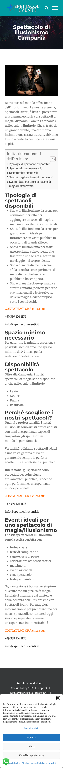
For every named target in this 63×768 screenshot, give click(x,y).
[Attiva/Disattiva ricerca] (46, 8)
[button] (58, 698)
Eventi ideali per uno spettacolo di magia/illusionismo (30, 184)
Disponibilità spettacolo (23, 172)
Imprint (52, 763)
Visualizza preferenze (31, 755)
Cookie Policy (13, 763)
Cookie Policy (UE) (22, 688)
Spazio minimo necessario (25, 168)
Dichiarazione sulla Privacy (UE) (29, 692)
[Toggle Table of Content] (51, 159)
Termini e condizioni (29, 683)
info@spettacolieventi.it (22, 324)
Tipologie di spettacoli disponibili (29, 164)
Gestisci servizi (31, 728)
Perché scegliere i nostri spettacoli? (30, 177)
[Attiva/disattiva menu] (55, 8)
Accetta (31, 737)
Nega (32, 746)
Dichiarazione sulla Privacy (34, 763)
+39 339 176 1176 (15, 316)
